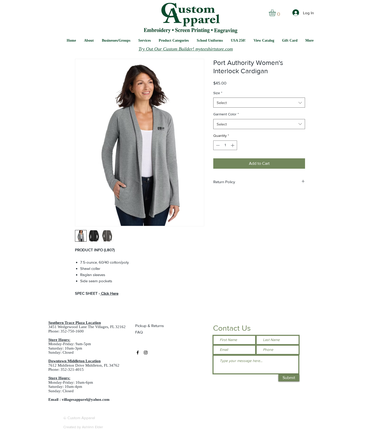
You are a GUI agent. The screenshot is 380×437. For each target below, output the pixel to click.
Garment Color (226, 114)
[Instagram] (145, 352)
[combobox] (259, 103)
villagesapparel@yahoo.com (86, 399)
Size (217, 93)
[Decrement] (217, 145)
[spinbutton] (225, 145)
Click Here (109, 293)
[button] (210, 40)
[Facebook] (137, 352)
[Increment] (233, 145)
